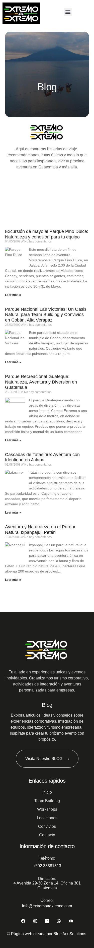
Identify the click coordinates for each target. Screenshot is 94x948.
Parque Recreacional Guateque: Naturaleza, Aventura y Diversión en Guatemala (41, 382)
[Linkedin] (47, 921)
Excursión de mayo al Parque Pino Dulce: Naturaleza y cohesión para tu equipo (46, 234)
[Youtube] (70, 921)
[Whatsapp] (58, 921)
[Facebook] (23, 921)
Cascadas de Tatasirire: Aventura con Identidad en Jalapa (42, 457)
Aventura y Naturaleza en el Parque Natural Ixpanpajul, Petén (40, 529)
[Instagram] (35, 921)
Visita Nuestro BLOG (43, 758)
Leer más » (13, 295)
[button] (68, 12)
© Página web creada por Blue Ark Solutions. (47, 934)
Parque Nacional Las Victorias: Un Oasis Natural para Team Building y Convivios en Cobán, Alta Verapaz (45, 315)
